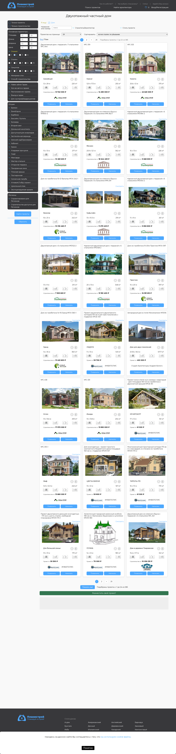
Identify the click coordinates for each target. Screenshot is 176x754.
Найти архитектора (122, 7)
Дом (53, 23)
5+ (34, 63)
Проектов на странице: (50, 34)
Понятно (88, 748)
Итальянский (93, 730)
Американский (94, 722)
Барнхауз (139, 722)
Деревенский (117, 726)
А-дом (67, 722)
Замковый (139, 726)
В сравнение (75, 79)
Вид (41, 39)
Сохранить (72, 79)
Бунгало (68, 726)
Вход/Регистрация (159, 7)
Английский (116, 722)
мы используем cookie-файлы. (116, 737)
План (46, 39)
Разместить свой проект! (104, 593)
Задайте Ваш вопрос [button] (160, 4)
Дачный (91, 726)
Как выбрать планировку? (128, 4)
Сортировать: (89, 34)
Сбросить (23, 222)
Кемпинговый (141, 730)
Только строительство (21, 26)
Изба (67, 730)
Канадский (116, 730)
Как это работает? (106, 4)
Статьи (145, 4)
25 (96, 40)
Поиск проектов (92, 7)
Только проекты (18, 23)
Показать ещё (87, 587)
